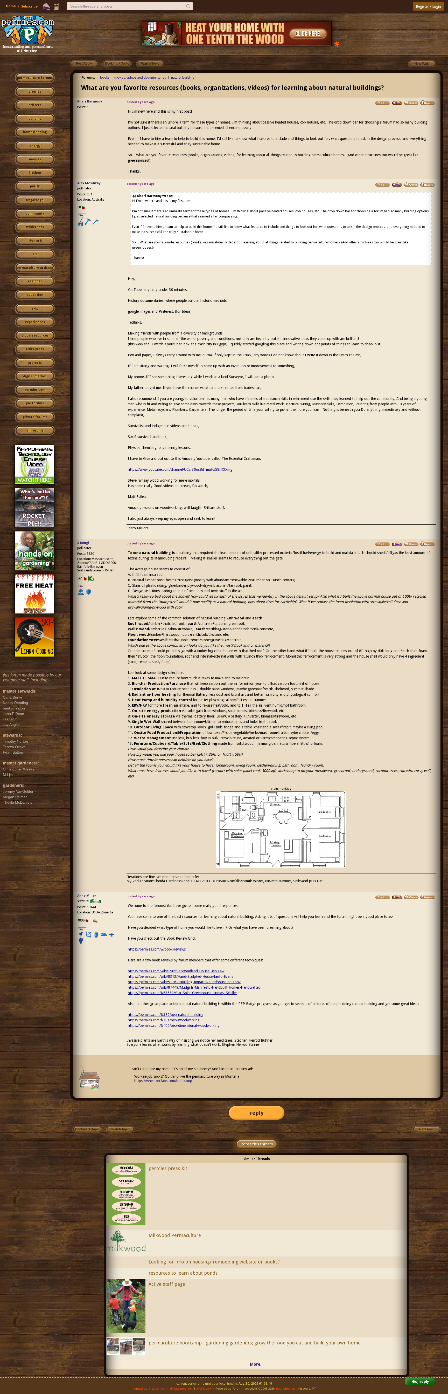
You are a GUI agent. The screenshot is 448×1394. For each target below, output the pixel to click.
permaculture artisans (34, 268)
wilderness (35, 227)
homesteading (35, 132)
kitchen (35, 173)
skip (35, 308)
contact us (140, 1388)
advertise (158, 1388)
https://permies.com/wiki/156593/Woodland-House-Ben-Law (176, 971)
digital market (35, 376)
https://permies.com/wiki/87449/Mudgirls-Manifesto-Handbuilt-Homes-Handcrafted (194, 987)
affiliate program (180, 1388)
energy (34, 146)
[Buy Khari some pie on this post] (397, 102)
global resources (35, 335)
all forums (34, 430)
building (35, 118)
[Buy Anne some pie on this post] (397, 897)
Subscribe (29, 6)
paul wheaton (285, 1388)
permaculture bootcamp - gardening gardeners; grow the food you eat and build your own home (255, 1342)
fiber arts (35, 240)
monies (35, 159)
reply (257, 1113)
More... (256, 1364)
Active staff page (167, 1284)
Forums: (88, 77)
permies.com (34, 390)
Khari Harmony (89, 101)
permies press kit (168, 1168)
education (34, 295)
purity (35, 186)
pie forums (35, 403)
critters (35, 105)
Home (11, 6)
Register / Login (428, 6)
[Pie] (47, 6)
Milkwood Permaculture (175, 1235)
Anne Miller (86, 896)
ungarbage (35, 200)
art (35, 254)
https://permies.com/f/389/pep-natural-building (165, 1015)
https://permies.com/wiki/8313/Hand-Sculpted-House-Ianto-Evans (180, 976)
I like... (82, 215)
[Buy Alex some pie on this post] (397, 184)
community (35, 213)
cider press (35, 349)
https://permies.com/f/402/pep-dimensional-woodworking (174, 1025)
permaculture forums (35, 78)
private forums (35, 417)
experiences (35, 322)
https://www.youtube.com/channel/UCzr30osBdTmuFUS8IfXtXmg (180, 469)
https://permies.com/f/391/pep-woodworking (164, 1020)
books (104, 77)
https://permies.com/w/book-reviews (157, 949)
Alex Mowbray (89, 183)
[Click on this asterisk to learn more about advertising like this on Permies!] (336, 43)
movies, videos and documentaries (140, 77)
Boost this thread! (257, 1144)
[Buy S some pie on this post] (397, 544)
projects (35, 363)
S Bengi (83, 543)
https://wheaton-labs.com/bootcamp (163, 1081)
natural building (182, 77)
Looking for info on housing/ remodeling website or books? (214, 1262)
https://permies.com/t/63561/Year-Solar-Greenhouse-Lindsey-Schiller (182, 993)
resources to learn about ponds (183, 1273)
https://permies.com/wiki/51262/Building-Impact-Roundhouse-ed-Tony (184, 982)
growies (35, 91)
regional (35, 281)
